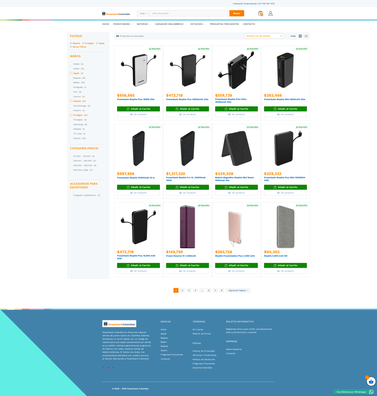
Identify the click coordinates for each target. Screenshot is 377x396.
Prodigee (89, 43)
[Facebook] (103, 367)
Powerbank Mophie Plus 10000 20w (135, 99)
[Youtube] (108, 367)
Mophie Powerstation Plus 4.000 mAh (235, 256)
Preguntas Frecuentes (224, 24)
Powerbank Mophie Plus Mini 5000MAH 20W (284, 179)
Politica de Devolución (204, 359)
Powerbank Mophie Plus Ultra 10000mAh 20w (230, 100)
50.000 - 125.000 (82, 156)
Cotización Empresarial (245, 3)
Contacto (249, 24)
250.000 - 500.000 (82, 165)
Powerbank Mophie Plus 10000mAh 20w (187, 99)
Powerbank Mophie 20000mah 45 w (136, 177)
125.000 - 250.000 (82, 160)
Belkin (76, 82)
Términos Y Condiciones (204, 355)
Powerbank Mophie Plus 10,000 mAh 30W (136, 257)
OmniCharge (79, 106)
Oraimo (77, 110)
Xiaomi (77, 138)
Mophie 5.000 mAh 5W (275, 256)
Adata (76, 64)
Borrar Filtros (79, 47)
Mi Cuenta (198, 329)
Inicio (105, 24)
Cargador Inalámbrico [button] (169, 24)
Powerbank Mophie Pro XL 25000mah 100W (186, 179)
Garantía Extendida (202, 367)
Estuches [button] (197, 24)
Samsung (78, 124)
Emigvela (78, 87)
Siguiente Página (237, 290)
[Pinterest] (113, 367)
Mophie (76, 43)
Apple (101, 43)
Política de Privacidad (204, 351)
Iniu (75, 92)
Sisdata (77, 129)
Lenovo (77, 96)
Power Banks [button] (121, 24)
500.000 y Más (80, 170)
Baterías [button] (142, 24)
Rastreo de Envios (202, 333)
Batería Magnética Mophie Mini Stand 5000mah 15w (234, 179)
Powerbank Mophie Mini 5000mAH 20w (284, 99)
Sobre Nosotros (234, 349)
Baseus (77, 78)
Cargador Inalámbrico (84, 195)
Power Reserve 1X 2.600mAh (181, 256)
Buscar (236, 13)
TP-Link (77, 133)
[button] (138, 108)
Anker (76, 68)
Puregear (78, 119)
